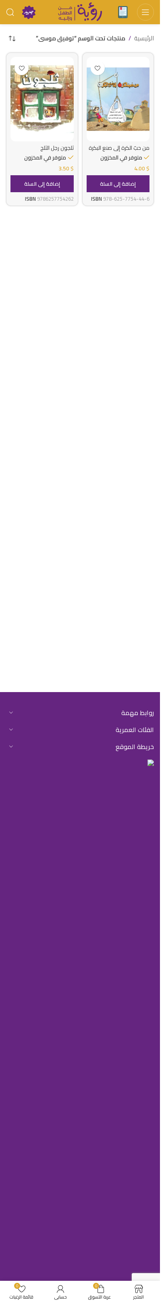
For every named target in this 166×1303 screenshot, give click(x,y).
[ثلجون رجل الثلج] (42, 99)
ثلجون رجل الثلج (57, 148)
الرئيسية (144, 38)
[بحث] (10, 12)
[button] (118, 183)
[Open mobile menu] (145, 12)
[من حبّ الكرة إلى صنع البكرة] (118, 99)
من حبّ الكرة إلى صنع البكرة (119, 148)
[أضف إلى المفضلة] (98, 68)
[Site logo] (80, 11)
